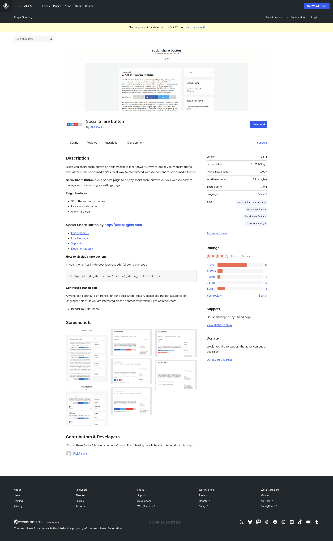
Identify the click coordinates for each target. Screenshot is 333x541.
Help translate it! (195, 27)
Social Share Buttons (255, 216)
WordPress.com (271, 489)
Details (74, 142)
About (17, 489)
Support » (77, 243)
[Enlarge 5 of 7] (147, 392)
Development (135, 142)
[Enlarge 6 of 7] (192, 333)
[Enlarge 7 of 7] (192, 364)
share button (243, 202)
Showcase (82, 489)
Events (203, 495)
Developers (144, 500)
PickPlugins (97, 127)
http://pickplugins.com (123, 225)
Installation (112, 142)
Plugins (80, 500)
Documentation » (82, 248)
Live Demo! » (79, 238)
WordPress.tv (146, 506)
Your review (214, 295)
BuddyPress (269, 506)
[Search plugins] (50, 39)
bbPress (267, 500)
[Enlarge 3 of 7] (147, 333)
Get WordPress (316, 6)
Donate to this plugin (220, 359)
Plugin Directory (23, 17)
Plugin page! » (80, 233)
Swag (203, 506)
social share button (256, 209)
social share (259, 202)
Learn (140, 489)
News (17, 495)
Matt (265, 495)
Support (262, 142)
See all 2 (262, 194)
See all (263, 295)
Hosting (18, 500)
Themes (80, 495)
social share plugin (256, 223)
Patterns (80, 506)
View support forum (219, 325)
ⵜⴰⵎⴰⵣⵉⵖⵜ (53, 522)
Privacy (18, 506)
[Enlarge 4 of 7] (147, 363)
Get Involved (206, 489)
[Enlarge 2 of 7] (103, 389)
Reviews (91, 142)
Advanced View (217, 233)
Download (259, 124)
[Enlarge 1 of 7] (103, 333)
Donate (205, 500)
